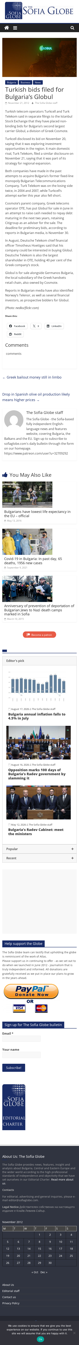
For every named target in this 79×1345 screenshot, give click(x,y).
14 (28, 1248)
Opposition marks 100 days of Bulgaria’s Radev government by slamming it (37, 774)
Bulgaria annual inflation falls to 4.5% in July (36, 716)
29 (39, 1263)
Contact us (9, 1297)
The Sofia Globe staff (46, 103)
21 (28, 1256)
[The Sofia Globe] (6, 28)
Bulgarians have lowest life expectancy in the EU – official (37, 513)
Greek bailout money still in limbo (32, 377)
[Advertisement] (39, 901)
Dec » (43, 1272)
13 (18, 1248)
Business (25, 82)
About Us (8, 1285)
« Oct (35, 1272)
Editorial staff (10, 1291)
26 (7, 1263)
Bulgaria (11, 82)
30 (50, 1263)
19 (7, 1256)
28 (28, 1263)
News (38, 82)
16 (50, 1248)
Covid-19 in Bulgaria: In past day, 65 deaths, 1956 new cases (33, 560)
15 (39, 1248)
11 (71, 1242)
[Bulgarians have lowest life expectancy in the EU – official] (27, 484)
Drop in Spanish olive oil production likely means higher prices (36, 397)
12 (7, 1248)
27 (18, 1263)
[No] (74, 1333)
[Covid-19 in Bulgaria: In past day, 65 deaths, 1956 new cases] (27, 531)
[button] (39, 660)
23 (50, 1256)
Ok (40, 1339)
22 (39, 1256)
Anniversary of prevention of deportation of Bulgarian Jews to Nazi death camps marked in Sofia (39, 609)
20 (18, 1256)
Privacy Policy (10, 1303)
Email (7, 1033)
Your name (10, 1049)
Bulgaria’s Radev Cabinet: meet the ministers (35, 831)
